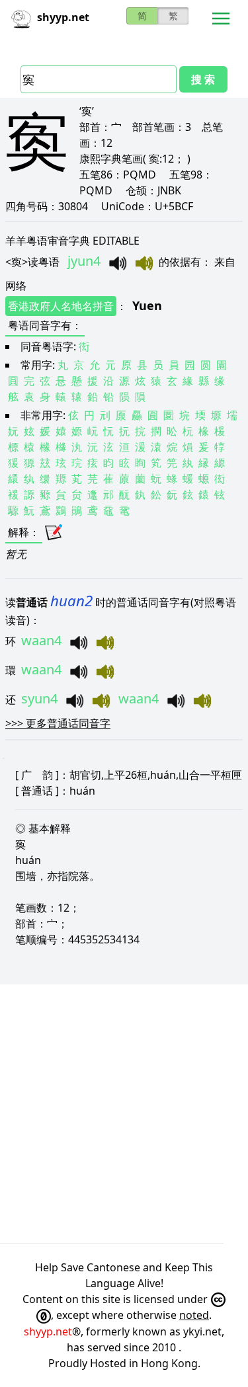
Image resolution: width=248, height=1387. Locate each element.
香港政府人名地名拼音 (61, 306)
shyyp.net (48, 1331)
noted (194, 1315)
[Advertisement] (124, 1114)
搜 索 (203, 79)
